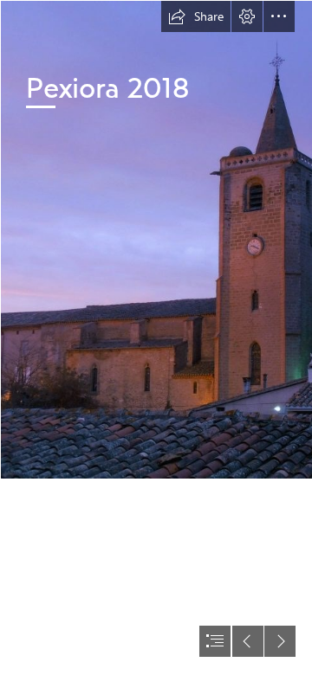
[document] (156, 337)
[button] (196, 16)
